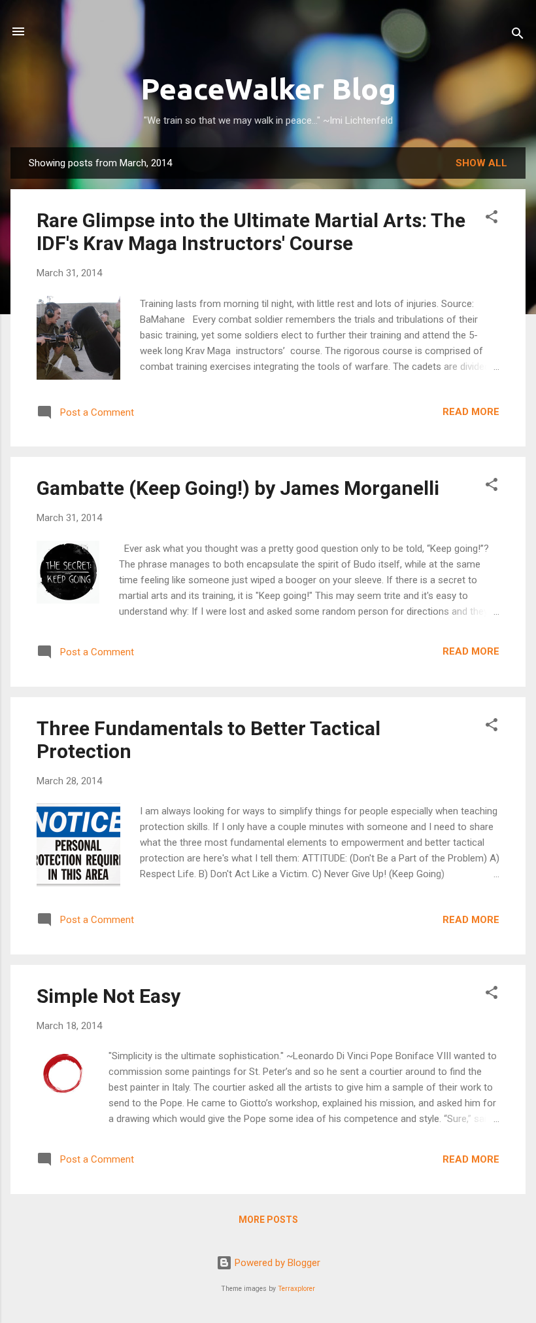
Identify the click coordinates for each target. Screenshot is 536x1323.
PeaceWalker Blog (268, 88)
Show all (481, 163)
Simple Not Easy (108, 996)
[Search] (518, 36)
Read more (471, 412)
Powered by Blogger (276, 1263)
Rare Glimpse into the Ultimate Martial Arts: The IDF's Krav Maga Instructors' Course (251, 232)
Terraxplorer (296, 1288)
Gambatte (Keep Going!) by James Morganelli (238, 488)
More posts (268, 1219)
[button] (491, 219)
